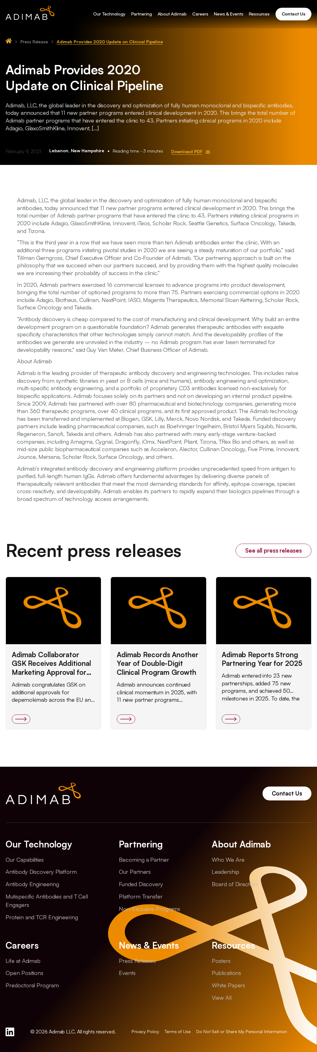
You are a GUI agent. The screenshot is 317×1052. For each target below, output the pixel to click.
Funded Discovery (141, 883)
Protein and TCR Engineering (42, 916)
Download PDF (186, 151)
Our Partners (135, 871)
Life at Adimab (23, 960)
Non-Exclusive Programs (149, 908)
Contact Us (287, 793)
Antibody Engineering (32, 883)
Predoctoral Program (32, 985)
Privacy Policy (145, 1031)
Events (127, 972)
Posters (221, 960)
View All (221, 997)
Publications (226, 972)
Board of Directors (235, 883)
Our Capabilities (24, 859)
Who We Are (228, 859)
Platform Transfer (140, 896)
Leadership (225, 871)
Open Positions (24, 972)
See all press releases (273, 550)
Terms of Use (178, 1031)
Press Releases (137, 960)
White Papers (228, 985)
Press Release (34, 41)
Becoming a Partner (144, 859)
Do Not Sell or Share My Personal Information (241, 1031)
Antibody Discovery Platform (41, 871)
